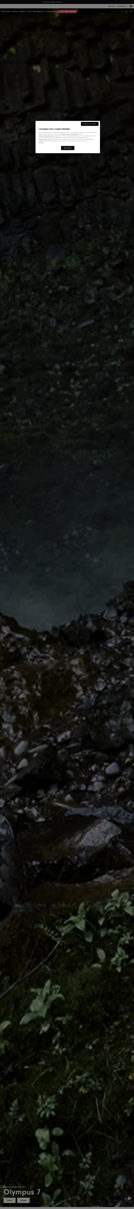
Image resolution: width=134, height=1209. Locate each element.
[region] (68, 137)
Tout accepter (67, 148)
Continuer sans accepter (89, 123)
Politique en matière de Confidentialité (69, 134)
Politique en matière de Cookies (45, 135)
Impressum (40, 142)
